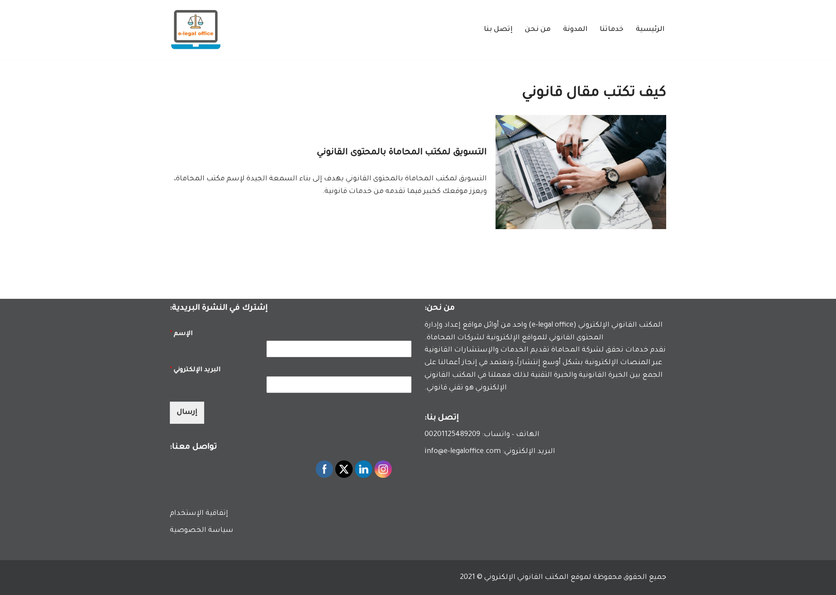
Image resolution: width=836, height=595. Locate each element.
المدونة (575, 30)
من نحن (538, 30)
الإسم (181, 334)
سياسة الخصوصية (201, 530)
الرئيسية (650, 30)
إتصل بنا (498, 30)
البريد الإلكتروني (195, 370)
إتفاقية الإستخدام (199, 513)
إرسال (187, 412)
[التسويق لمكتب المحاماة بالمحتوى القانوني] (581, 172)
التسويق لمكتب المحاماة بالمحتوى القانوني (402, 153)
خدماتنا (612, 30)
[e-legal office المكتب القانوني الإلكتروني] (196, 29)
